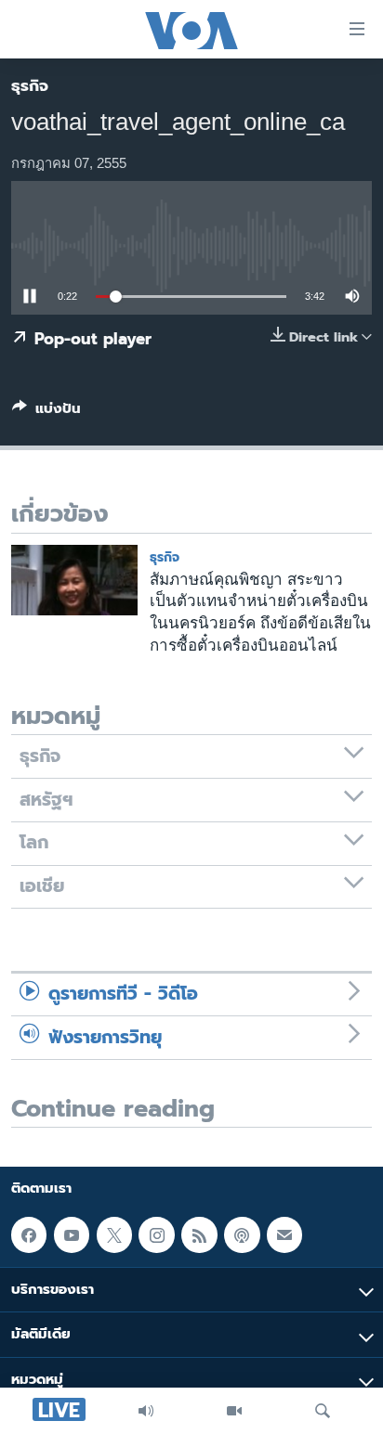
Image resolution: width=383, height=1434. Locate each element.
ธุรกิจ (29, 85)
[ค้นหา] (322, 1411)
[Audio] (146, 1411)
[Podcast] (241, 1234)
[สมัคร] (284, 1234)
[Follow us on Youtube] (71, 1234)
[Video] (234, 1411)
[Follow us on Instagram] (156, 1234)
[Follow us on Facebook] (28, 1234)
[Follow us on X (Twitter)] (114, 1234)
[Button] (46, 412)
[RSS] (199, 1234)
